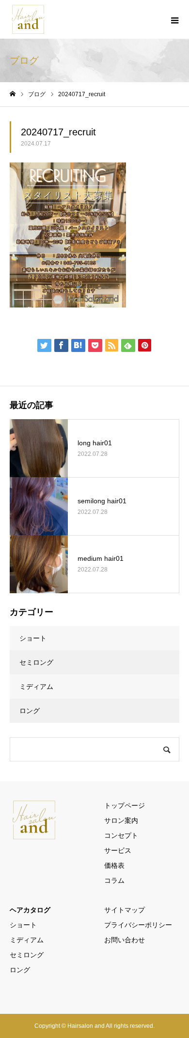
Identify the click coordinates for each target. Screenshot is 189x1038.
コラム (114, 880)
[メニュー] (174, 19)
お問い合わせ (124, 940)
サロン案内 (121, 820)
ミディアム (36, 686)
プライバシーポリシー (138, 925)
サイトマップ (124, 910)
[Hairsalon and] (28, 19)
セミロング (36, 662)
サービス (117, 850)
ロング (29, 711)
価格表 (114, 865)
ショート (33, 638)
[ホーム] (13, 94)
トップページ (124, 805)
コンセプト (121, 835)
